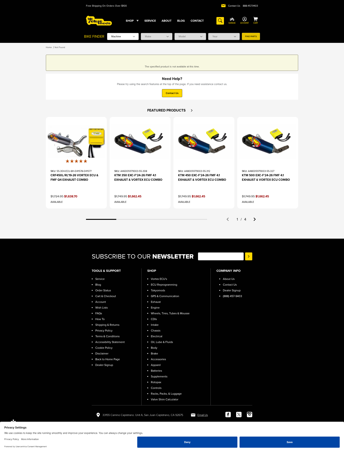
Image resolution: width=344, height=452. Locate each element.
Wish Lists (101, 308)
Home (49, 47)
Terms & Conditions (107, 336)
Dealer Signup (104, 365)
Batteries (156, 371)
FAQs (98, 313)
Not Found (60, 47)
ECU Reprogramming (164, 285)
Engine (155, 308)
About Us (229, 279)
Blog (98, 285)
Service (100, 279)
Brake (154, 353)
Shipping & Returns (107, 325)
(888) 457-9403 (232, 296)
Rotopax (156, 382)
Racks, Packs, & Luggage (166, 394)
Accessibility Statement (110, 342)
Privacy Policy (104, 330)
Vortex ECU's (159, 279)
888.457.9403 (250, 6)
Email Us (202, 415)
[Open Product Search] (220, 21)
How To (100, 319)
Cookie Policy (104, 348)
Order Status (103, 290)
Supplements (159, 376)
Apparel (156, 365)
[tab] (101, 219)
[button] (192, 110)
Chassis (155, 330)
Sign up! (248, 256)
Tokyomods (158, 290)
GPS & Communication (165, 296)
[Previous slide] (227, 219)
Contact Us (234, 6)
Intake (155, 325)
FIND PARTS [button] (251, 36)
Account (100, 302)
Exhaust (156, 302)
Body (154, 348)
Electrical (156, 336)
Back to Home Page (107, 359)
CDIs (154, 319)
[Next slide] (254, 219)
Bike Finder (94, 36)
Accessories (158, 359)
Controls (156, 388)
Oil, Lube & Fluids (162, 342)
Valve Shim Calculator (164, 399)
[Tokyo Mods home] (99, 20)
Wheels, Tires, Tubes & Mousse (170, 313)
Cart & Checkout (105, 296)
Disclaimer (101, 353)
